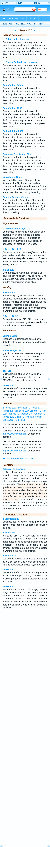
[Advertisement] (25, 632)
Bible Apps (8, 420)
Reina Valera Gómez (14, 85)
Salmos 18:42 (10, 336)
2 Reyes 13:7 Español (26, 411)
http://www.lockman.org (14, 433)
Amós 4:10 (8, 586)
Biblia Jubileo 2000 (13, 131)
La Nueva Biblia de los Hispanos (20, 62)
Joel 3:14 (7, 371)
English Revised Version (16, 197)
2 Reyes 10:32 (10, 316)
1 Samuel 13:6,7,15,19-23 (16, 228)
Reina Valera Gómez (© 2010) (18, 458)
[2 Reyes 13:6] (3, 384)
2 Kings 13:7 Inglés (33, 417)
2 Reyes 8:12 (10, 292)
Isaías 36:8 (8, 270)
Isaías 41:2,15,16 (12, 350)
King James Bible (12, 177)
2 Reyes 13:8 (10, 555)
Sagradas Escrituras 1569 (17, 154)
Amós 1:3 (8, 385)
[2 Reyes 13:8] (47, 384)
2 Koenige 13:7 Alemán (30, 413)
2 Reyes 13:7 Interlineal (15, 407)
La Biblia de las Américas (16, 39)
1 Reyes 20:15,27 (12, 249)
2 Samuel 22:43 (11, 519)
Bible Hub (21, 420)
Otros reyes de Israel (14, 469)
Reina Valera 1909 (12, 108)
